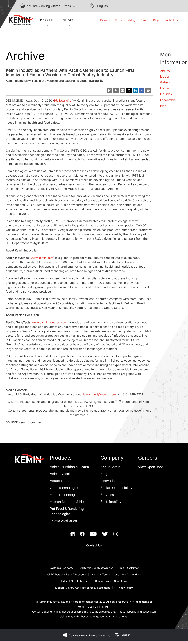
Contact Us (171, 20)
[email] (122, 90)
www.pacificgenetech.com (50, 322)
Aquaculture (59, 481)
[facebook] (82, 534)
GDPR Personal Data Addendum (66, 574)
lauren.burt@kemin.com (99, 394)
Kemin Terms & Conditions (111, 581)
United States (61, 6)
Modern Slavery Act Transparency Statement (82, 587)
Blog (156, 20)
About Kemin (110, 467)
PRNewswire (62, 100)
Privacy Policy (124, 587)
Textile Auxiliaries (63, 521)
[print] (148, 90)
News (144, 20)
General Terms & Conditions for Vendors (116, 574)
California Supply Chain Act (96, 568)
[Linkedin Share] (135, 90)
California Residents (61, 568)
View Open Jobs (150, 467)
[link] (20, 20)
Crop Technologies (64, 488)
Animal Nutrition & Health (69, 467)
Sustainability (110, 502)
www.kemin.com (42, 258)
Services (107, 495)
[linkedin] (72, 534)
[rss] (116, 90)
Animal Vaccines (62, 474)
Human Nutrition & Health (70, 502)
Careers (105, 20)
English (102, 6)
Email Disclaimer (129, 568)
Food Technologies (64, 495)
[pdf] (109, 90)
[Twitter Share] (129, 90)
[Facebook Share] (141, 90)
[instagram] (115, 534)
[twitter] (105, 534)
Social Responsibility (116, 488)
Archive (165, 70)
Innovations (109, 481)
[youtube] (93, 534)
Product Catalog (125, 20)
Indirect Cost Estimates (75, 581)
